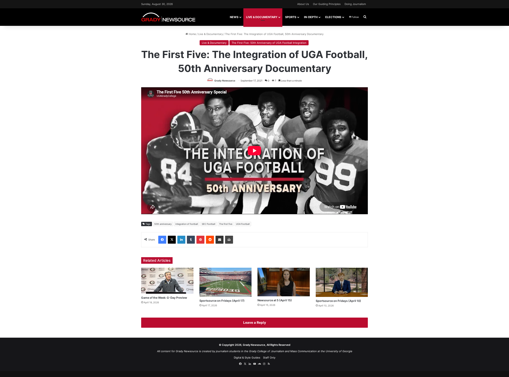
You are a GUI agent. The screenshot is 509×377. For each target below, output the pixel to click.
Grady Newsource (224, 80)
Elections (333, 17)
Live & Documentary (261, 17)
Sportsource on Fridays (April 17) (222, 300)
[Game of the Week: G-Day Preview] (167, 281)
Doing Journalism (355, 4)
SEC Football (208, 224)
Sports (290, 17)
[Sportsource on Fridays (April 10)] (342, 282)
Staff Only (269, 357)
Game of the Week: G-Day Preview (164, 297)
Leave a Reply (254, 323)
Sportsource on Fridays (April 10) (338, 300)
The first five (225, 224)
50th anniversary (163, 224)
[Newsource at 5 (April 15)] (283, 282)
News (234, 17)
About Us (303, 4)
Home (192, 34)
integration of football (186, 224)
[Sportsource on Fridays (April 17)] (225, 282)
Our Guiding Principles (327, 4)
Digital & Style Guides (247, 357)
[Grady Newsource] (168, 17)
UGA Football (243, 224)
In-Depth (311, 17)
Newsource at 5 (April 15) (274, 300)
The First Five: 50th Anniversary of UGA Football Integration (269, 42)
